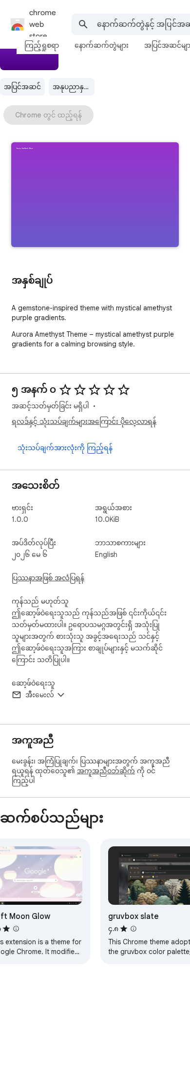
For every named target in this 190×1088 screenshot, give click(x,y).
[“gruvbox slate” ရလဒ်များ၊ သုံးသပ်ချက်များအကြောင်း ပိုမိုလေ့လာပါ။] (133, 928)
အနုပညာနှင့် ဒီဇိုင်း (74, 86)
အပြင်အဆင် (22, 86)
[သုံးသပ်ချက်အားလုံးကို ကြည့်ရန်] (65, 448)
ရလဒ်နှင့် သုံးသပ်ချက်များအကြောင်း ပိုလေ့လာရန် (84, 421)
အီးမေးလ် (39, 694)
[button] (95, 195)
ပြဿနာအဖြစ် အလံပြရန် (48, 577)
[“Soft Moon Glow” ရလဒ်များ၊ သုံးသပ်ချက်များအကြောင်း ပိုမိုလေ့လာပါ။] (16, 928)
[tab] (42, 45)
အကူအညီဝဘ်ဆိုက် (106, 770)
